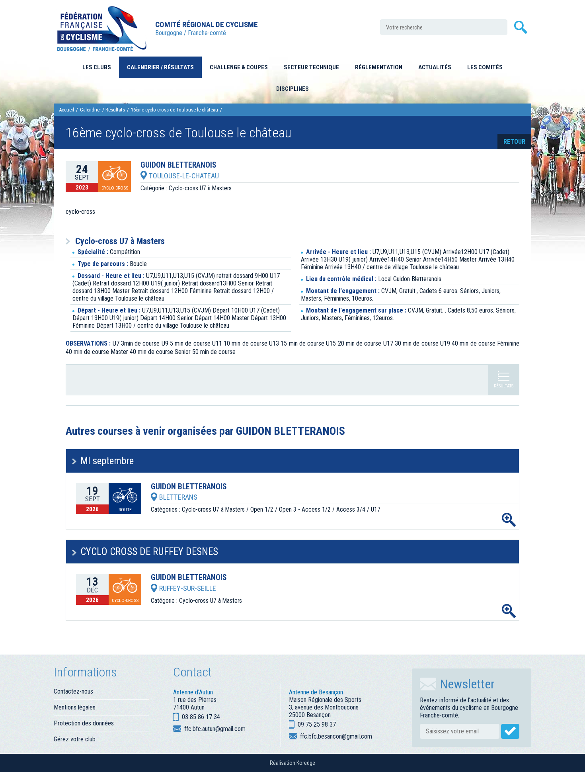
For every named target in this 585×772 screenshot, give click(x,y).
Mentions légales (75, 707)
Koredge (305, 763)
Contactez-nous (73, 691)
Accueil (66, 110)
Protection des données (84, 723)
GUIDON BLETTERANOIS (178, 165)
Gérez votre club (75, 739)
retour (514, 141)
